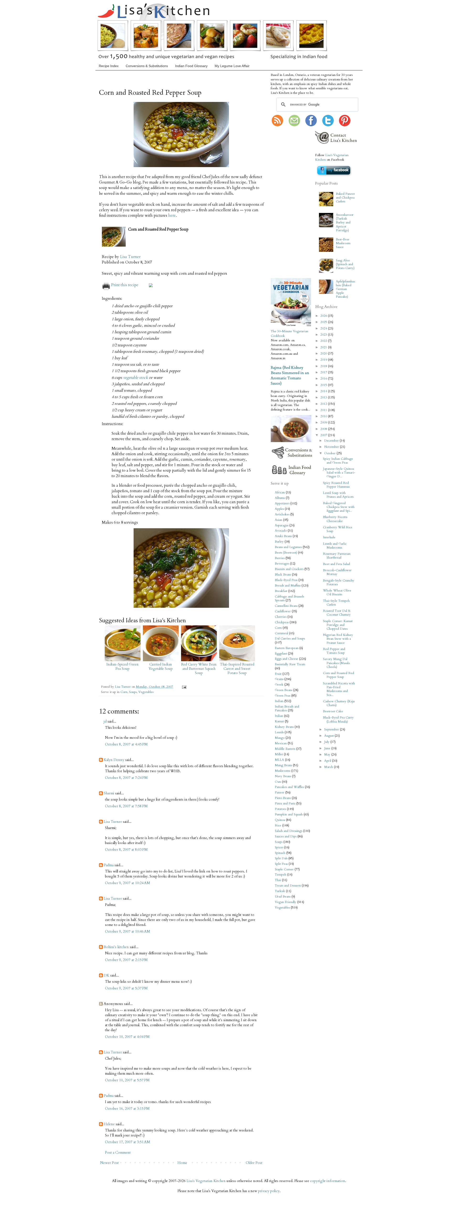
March (329, 767)
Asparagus (281, 525)
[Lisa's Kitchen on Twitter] (328, 125)
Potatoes (280, 809)
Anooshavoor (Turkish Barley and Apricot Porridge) (345, 222)
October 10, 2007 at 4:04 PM (127, 1036)
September (332, 729)
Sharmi (109, 793)
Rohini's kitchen (116, 947)
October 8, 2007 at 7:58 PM (126, 806)
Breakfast (281, 591)
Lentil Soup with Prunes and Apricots (338, 495)
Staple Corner (284, 869)
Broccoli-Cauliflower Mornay (337, 572)
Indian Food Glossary (191, 66)
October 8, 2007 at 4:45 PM (126, 744)
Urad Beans (283, 896)
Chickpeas (282, 622)
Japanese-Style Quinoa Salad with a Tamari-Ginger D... (339, 473)
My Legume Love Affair (232, 66)
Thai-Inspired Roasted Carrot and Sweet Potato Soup (237, 668)
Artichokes (282, 514)
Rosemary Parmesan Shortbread (336, 556)
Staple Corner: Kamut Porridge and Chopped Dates (338, 625)
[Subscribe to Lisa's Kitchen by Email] (294, 125)
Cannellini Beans (286, 606)
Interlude (329, 537)
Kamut (279, 721)
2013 (324, 397)
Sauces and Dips (286, 836)
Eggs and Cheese (286, 659)
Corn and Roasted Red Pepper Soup (338, 675)
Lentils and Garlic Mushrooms (335, 546)
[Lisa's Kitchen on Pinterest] (344, 125)
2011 (324, 410)
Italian (279, 716)
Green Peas (282, 695)
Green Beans (283, 690)
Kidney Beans (284, 727)
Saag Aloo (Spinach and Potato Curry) (345, 264)
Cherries (280, 617)
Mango (280, 738)
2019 (324, 360)
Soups (133, 692)
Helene (109, 1124)
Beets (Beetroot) (286, 552)
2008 (324, 429)
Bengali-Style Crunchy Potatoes (338, 582)
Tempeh (280, 874)
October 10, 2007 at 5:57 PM (127, 1080)
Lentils (279, 732)
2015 (324, 385)
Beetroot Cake (333, 711)
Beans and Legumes (288, 547)
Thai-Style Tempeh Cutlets (336, 603)
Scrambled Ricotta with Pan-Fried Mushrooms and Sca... (339, 689)
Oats (278, 782)
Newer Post (109, 1162)
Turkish (280, 891)
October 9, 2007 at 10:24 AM (127, 883)
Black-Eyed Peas (286, 580)
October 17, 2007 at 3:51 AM (127, 1142)
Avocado (281, 530)
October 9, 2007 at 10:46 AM (127, 931)
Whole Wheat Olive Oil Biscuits (337, 592)
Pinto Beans (283, 798)
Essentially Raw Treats (290, 664)
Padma (109, 865)
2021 (324, 347)
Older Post (254, 1162)
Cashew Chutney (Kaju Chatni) (339, 703)
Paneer (279, 792)
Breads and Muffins (288, 585)
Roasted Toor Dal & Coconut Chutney (337, 613)
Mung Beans (283, 765)
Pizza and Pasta (285, 803)
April (328, 761)
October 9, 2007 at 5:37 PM (126, 988)
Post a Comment (118, 1152)
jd (105, 721)
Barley (279, 541)
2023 (324, 335)
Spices (279, 847)
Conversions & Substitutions (147, 66)
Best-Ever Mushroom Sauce (343, 243)
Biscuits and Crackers (289, 569)
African (280, 492)
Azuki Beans (283, 536)
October (330, 453)
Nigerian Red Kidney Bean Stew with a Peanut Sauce (338, 639)
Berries (280, 558)
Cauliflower (283, 611)
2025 (324, 322)
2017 (324, 372)
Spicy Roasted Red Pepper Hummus (336, 485)
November (332, 447)
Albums (280, 498)
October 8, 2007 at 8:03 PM (126, 849)
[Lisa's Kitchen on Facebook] (311, 125)
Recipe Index (109, 66)
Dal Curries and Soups (290, 638)
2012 (324, 404)
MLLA (279, 760)
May (327, 754)
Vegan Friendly (285, 902)
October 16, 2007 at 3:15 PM (127, 1108)
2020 (324, 353)
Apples (279, 509)
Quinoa (280, 820)
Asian (278, 520)
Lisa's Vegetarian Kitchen (206, 1180)
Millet (279, 754)
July (327, 742)
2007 (324, 435)
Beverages (282, 563)
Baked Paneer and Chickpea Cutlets (345, 198)
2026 (324, 316)
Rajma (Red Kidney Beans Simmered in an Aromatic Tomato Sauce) (290, 375)
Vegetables (145, 692)
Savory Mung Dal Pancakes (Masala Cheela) (336, 663)
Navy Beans (283, 776)
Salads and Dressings (288, 831)
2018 (324, 366)
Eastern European (286, 648)
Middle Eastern (285, 749)
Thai (278, 880)
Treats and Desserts (288, 885)
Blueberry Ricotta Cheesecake (335, 519)
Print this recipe (124, 285)
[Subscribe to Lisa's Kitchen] (277, 125)
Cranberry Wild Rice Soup (337, 529)
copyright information (327, 1180)
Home (182, 1162)
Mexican (281, 743)
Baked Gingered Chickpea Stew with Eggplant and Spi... (338, 507)
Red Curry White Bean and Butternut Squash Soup (199, 668)
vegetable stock (135, 377)
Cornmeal (281, 633)
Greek (279, 684)
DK (106, 975)
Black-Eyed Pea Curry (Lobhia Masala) (338, 719)
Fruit (278, 674)
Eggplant (281, 653)
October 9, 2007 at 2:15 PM (126, 959)
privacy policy (269, 1191)
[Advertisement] (285, 202)
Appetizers (282, 503)
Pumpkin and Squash (289, 814)
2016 (324, 378)
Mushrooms (282, 771)
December (332, 441)
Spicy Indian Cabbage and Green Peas (338, 461)
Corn (123, 692)
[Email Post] (183, 687)
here (172, 215)
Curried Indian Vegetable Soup (161, 666)
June (327, 748)
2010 (324, 416)
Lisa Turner (130, 256)
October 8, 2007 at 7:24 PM (126, 777)
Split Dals (281, 858)
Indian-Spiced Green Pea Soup (122, 666)
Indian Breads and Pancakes (287, 708)
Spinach (280, 853)
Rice (278, 825)
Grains (279, 679)
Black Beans (283, 574)
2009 (324, 422)
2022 (324, 341)
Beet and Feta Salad (336, 564)
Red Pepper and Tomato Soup (334, 651)
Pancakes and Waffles (289, 787)
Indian (279, 701)
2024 (324, 328)
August (329, 736)
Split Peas (281, 864)
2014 (324, 391)
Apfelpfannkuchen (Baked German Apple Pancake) (345, 289)
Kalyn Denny (114, 759)
